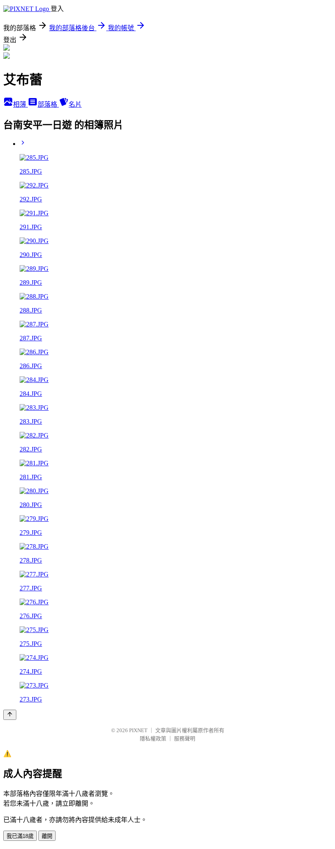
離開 (47, 836)
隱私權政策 (153, 738)
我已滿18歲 (20, 836)
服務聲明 (184, 738)
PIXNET (138, 730)
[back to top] (9, 715)
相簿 (20, 104)
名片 (75, 104)
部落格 (48, 104)
